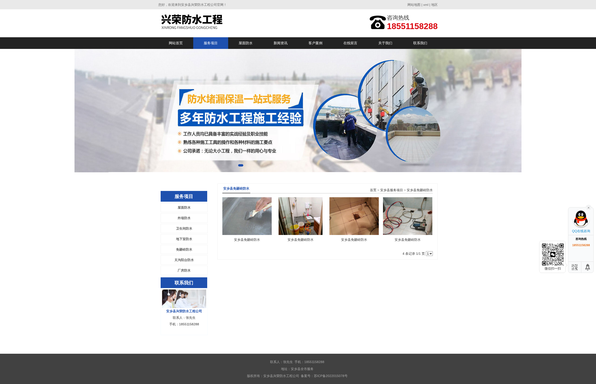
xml (425, 5)
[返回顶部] (588, 267)
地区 (434, 5)
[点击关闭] (588, 207)
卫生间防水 (184, 228)
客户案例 (315, 43)
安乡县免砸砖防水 (420, 190)
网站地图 (413, 5)
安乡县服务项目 (391, 190)
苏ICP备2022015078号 (331, 376)
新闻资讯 (281, 43)
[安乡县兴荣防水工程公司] (192, 23)
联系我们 (420, 43)
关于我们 (385, 43)
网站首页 (176, 43)
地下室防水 (184, 239)
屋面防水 (246, 43)
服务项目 (211, 43)
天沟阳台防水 (184, 260)
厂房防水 (184, 270)
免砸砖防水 (184, 249)
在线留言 (350, 43)
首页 (373, 190)
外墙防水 (184, 218)
